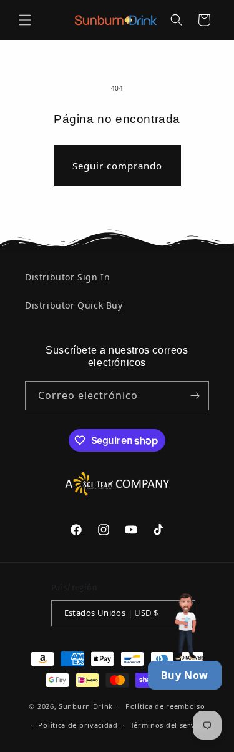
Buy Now (184, 675)
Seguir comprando (117, 165)
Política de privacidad (77, 725)
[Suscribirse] (194, 395)
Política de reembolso (165, 706)
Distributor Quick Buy (74, 305)
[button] (25, 20)
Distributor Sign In (67, 277)
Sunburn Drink (86, 705)
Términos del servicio (169, 725)
